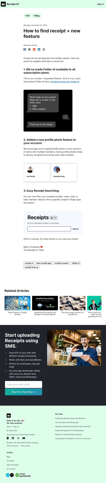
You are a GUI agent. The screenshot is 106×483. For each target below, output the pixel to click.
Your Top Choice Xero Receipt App (67, 422)
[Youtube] (23, 438)
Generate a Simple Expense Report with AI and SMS (72, 426)
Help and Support (13, 465)
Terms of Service (12, 446)
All (28, 15)
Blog (37, 15)
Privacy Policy (25, 446)
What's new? (13, 430)
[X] (19, 438)
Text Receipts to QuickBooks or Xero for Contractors (73, 438)
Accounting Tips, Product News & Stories (21, 434)
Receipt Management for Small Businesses (69, 430)
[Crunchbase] (9, 438)
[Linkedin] (14, 438)
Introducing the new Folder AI (64, 81)
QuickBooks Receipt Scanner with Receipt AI (70, 418)
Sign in (100, 4)
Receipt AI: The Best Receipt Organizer (68, 434)
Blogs (8, 457)
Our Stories (10, 461)
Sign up (16, 426)
